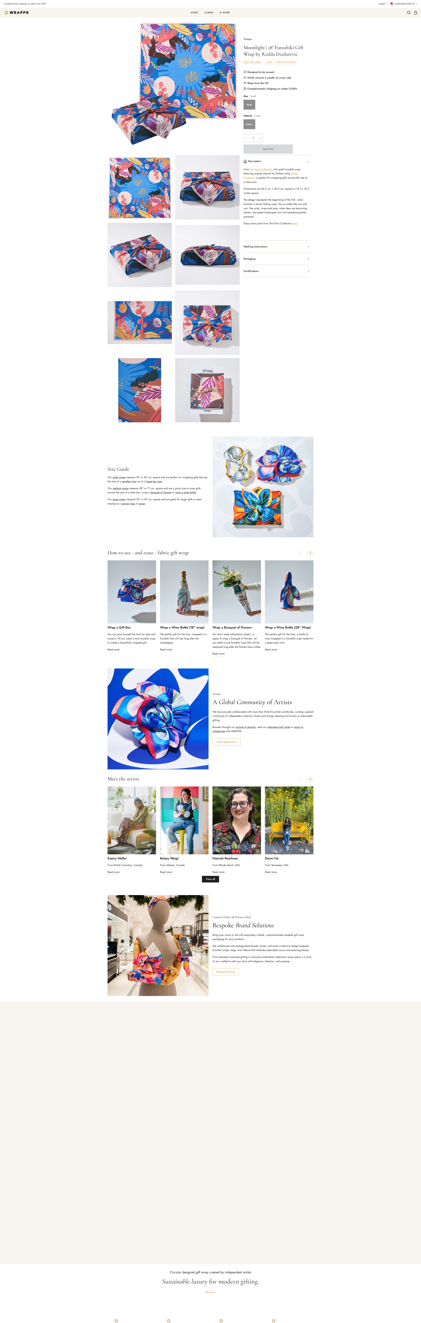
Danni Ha (271, 858)
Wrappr (248, 39)
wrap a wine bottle (185, 492)
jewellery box (129, 481)
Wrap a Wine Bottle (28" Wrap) (288, 628)
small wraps (119, 477)
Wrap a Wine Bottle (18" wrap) (182, 628)
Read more (114, 649)
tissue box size (154, 481)
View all (210, 879)
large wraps (119, 499)
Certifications (251, 271)
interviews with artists (278, 727)
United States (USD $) (404, 3)
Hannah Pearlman (225, 858)
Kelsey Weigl (169, 858)
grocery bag (128, 503)
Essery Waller (117, 858)
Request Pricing (226, 972)
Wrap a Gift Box (119, 628)
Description (254, 161)
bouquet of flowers (160, 492)
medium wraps (121, 488)
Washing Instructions (255, 246)
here (294, 223)
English (382, 3)
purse (142, 503)
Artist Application (226, 742)
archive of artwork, (246, 727)
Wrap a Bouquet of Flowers (232, 628)
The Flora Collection (261, 169)
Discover (210, 1292)
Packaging (249, 259)
